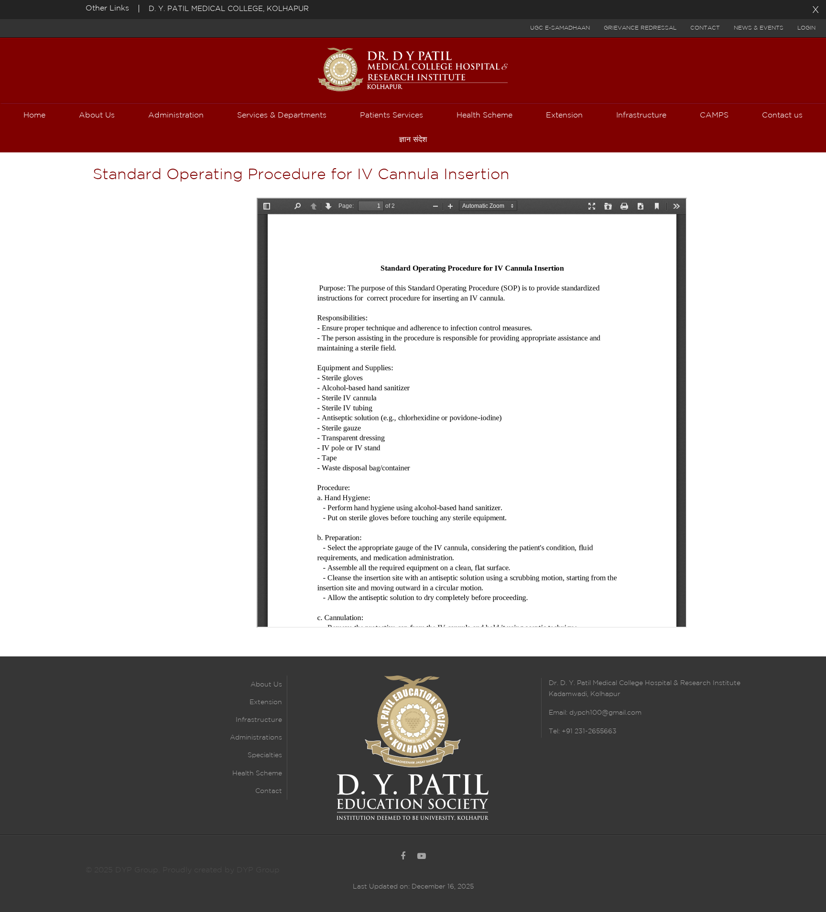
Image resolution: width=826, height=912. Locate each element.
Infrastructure (259, 720)
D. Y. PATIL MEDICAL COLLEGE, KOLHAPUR (229, 9)
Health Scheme (257, 773)
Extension (266, 702)
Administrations (256, 737)
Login (806, 28)
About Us (266, 684)
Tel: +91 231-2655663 (583, 731)
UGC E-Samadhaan (560, 28)
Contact (705, 28)
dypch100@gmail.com (605, 713)
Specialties (265, 755)
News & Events (758, 28)
